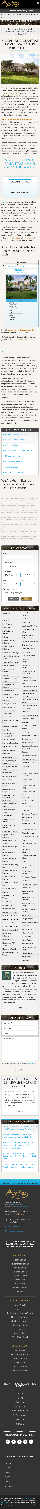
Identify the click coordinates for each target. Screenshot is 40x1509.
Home (3, 14)
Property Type (8, 562)
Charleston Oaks (8, 691)
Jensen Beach (9, 32)
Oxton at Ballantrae (28, 648)
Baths (22, 580)
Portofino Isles (27, 677)
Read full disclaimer (19, 340)
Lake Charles (7, 905)
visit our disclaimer (26, 1498)
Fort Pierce (12, 29)
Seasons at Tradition (29, 756)
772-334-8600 (14, 238)
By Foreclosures (20, 1415)
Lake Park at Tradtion (9, 912)
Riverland (25, 722)
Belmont (5, 637)
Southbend (25, 766)
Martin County (20, 1255)
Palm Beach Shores (20, 1325)
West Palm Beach (20, 1337)
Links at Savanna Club (10, 930)
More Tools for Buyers (14, 472)
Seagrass (25, 752)
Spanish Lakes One (28, 791)
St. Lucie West (20, 1370)
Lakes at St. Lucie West (10, 919)
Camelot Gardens (8, 666)
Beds (4, 580)
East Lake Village (8, 739)
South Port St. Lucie (29, 759)
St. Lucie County (20, 1345)
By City (20, 1393)
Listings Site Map (6, 1502)
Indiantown (20, 1267)
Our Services (13, 1180)
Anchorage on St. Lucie (10, 617)
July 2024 (8, 1463)
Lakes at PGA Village (9, 916)
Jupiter (20, 1309)
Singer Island (20, 1333)
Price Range (7, 571)
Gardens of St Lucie (9, 776)
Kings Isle (5, 892)
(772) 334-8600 (14, 1226)
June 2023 (8, 1472)
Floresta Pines (7, 773)
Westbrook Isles (27, 944)
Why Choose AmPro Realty (16, 461)
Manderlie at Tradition (9, 949)
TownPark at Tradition (29, 877)
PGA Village (26, 652)
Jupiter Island (20, 1275)
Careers (5, 1180)
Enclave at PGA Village (10, 743)
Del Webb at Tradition (9, 726)
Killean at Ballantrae (9, 888)
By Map (20, 1397)
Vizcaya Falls (26, 936)
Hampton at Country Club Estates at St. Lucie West (9, 798)
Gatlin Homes (7, 780)
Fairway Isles (7, 757)
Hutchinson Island (25, 29)
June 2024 (8, 1468)
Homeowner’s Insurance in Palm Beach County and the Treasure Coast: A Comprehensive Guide (17, 1145)
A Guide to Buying (12, 445)
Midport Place (26, 622)
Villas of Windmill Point (30, 922)
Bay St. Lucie (7, 624)
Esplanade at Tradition (10, 746)
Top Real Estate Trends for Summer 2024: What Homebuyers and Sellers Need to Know (18, 1167)
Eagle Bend (6, 730)
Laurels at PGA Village (10, 926)
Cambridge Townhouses (10, 662)
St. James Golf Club (29, 807)
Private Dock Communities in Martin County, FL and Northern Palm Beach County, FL (19, 1127)
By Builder (20, 1419)
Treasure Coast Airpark (30, 884)
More (20, 1008)
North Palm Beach (20, 1317)
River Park (25, 712)
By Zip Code (20, 1406)
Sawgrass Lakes (27, 743)
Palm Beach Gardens (20, 1321)
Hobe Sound (20, 1259)
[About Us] (6, 975)
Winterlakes (26, 960)
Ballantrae (5, 620)
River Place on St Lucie (30, 715)
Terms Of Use (16, 1183)
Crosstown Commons (9, 717)
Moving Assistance (12, 456)
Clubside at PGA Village (10, 694)
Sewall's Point (20, 1287)
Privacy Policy (30, 1063)
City (4, 553)
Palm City (20, 32)
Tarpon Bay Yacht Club (30, 836)
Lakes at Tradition (8, 923)
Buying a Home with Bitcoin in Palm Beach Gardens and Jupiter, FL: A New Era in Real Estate (19, 1156)
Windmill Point (27, 953)
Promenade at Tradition (30, 690)
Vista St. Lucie (27, 929)
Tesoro (24, 840)
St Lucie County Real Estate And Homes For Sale (17, 14)
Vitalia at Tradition (28, 933)
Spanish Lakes (27, 770)
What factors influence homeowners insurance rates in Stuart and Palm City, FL (18, 1135)
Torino (24, 861)
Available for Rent (20, 192)
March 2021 (8, 1486)
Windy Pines (26, 957)
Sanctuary (25, 732)
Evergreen (6, 754)
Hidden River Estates (9, 831)
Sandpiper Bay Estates (30, 735)
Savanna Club (27, 739)
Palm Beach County (20, 1300)
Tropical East (26, 888)
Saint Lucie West (20, 34)
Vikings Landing (27, 915)
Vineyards (25, 926)
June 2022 (8, 1481)
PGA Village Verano (28, 656)
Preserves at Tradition (29, 687)
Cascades (5, 675)
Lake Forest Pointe (9, 909)
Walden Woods (27, 940)
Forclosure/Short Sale (10, 589)
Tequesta (20, 1329)
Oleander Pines (27, 645)
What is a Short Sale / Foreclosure (18, 450)
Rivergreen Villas (28, 719)
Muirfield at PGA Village (30, 626)
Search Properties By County (21, 10)
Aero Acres (6, 613)
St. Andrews (26, 810)
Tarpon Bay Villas (28, 833)
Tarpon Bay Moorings (29, 829)
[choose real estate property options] (14, 599)
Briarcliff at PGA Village (10, 653)
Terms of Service (5, 1065)
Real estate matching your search (20, 330)
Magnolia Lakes (7, 939)
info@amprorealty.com (21, 1206)
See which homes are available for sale (16, 119)
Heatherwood (7, 816)
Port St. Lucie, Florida (9, 93)
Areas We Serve (11, 467)
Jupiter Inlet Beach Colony (20, 1313)
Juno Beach (20, 1305)
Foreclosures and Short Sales (27, 1180)
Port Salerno (20, 1283)
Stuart (20, 1291)
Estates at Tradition (9, 750)
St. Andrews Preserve (29, 814)
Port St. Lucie (31, 32)
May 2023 (8, 1477)
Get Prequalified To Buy (14, 440)
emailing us (29, 238)
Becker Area (6, 628)
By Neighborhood (20, 1410)
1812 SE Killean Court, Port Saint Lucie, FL (21, 267)
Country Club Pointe (9, 707)
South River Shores (28, 763)
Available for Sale (20, 182)
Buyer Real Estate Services (16, 434)
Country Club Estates (9, 704)
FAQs (14, 1204)
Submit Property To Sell (28, 1183)
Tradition (25, 881)
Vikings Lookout (27, 919)
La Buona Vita (7, 901)
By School (20, 1402)
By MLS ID (20, 1424)
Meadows (25, 619)
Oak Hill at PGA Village (30, 641)
